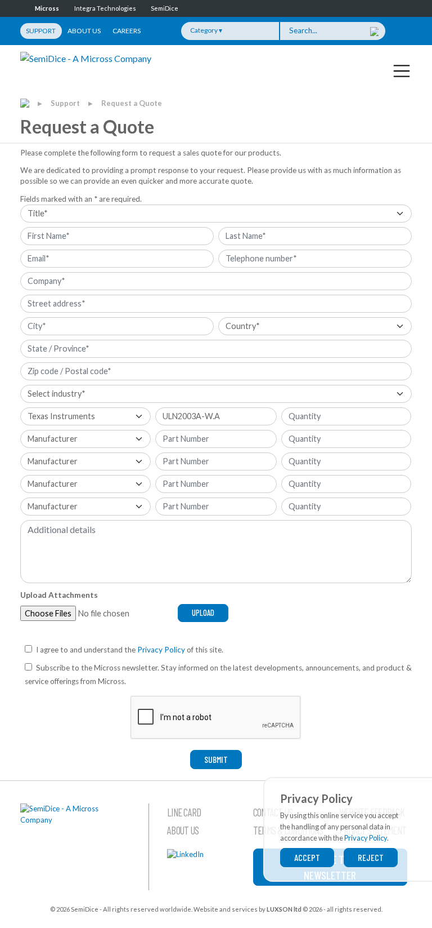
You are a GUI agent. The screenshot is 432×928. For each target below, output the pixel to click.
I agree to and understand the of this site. (129, 649)
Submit (216, 759)
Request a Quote (131, 103)
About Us (84, 30)
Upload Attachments (59, 595)
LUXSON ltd (284, 909)
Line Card (184, 812)
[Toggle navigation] (402, 70)
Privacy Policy (161, 649)
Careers (126, 30)
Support (41, 30)
